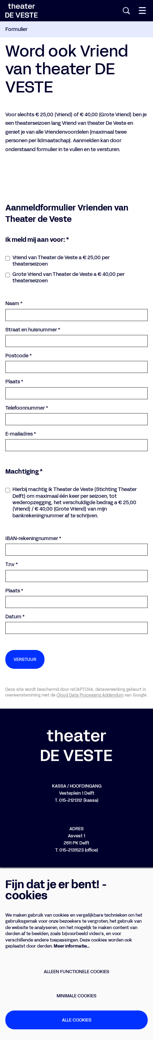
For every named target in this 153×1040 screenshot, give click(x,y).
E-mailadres (20, 434)
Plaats (14, 382)
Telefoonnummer (26, 408)
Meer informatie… (72, 946)
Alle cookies (76, 1020)
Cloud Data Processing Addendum (90, 695)
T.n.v (11, 564)
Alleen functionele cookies (76, 972)
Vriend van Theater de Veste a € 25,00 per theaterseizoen (61, 261)
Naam (13, 303)
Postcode (18, 356)
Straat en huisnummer (32, 330)
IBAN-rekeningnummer (33, 538)
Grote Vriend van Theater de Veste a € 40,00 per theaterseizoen (68, 277)
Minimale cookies (76, 996)
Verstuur (25, 659)
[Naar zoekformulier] (126, 10)
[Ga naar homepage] (21, 11)
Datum (15, 617)
